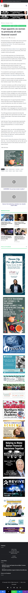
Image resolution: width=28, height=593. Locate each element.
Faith (12, 25)
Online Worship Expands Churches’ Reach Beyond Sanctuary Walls (6, 237)
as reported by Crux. (8, 136)
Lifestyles (7, 23)
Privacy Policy (14, 557)
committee (17, 169)
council (22, 169)
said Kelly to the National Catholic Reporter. (15, 75)
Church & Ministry (5, 25)
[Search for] (26, 6)
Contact (14, 556)
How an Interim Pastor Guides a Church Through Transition (15, 1)
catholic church (11, 169)
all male (6, 169)
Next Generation (22, 25)
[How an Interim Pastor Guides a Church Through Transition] (21, 217)
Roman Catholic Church (14, 49)
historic (3, 118)
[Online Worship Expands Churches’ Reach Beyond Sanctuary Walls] (7, 231)
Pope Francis (9, 44)
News (16, 25)
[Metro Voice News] (6, 5)
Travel (11, 23)
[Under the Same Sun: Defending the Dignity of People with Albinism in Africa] (21, 231)
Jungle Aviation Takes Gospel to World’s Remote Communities (6, 223)
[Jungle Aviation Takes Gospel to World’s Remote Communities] (7, 217)
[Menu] (1, 6)
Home (3, 23)
